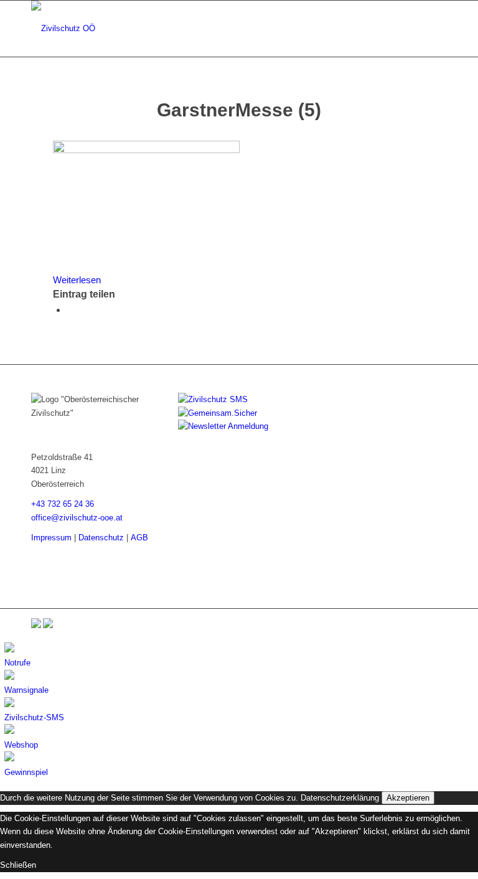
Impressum (51, 537)
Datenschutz (101, 537)
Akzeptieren (408, 797)
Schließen (18, 865)
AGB (139, 537)
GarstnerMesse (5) (239, 110)
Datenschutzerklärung (340, 797)
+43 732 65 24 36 (62, 504)
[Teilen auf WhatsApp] (70, 309)
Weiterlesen (77, 280)
